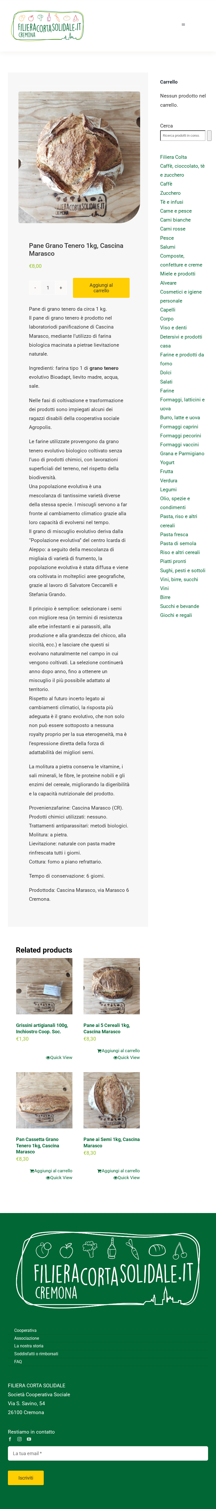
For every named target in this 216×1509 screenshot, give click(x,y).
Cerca (166, 126)
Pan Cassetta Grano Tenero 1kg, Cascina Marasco (37, 1145)
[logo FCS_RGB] (47, 8)
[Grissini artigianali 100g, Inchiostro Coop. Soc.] (44, 986)
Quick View (61, 1057)
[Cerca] (209, 135)
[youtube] (29, 1439)
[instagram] (19, 1439)
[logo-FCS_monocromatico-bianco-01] (108, 1221)
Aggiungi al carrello (101, 287)
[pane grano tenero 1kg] (79, 157)
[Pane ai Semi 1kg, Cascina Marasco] (112, 1100)
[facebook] (10, 1439)
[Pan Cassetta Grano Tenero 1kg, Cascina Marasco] (44, 1100)
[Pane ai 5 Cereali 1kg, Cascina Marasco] (112, 986)
